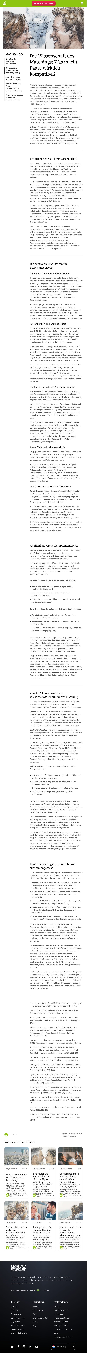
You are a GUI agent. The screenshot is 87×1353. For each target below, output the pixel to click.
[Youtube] (36, 1347)
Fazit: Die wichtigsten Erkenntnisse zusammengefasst (14, 97)
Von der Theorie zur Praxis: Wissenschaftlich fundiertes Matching (14, 87)
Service (35, 1321)
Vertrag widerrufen (61, 1325)
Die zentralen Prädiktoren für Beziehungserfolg (13, 70)
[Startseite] (4, 3)
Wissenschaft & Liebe (19, 1333)
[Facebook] (18, 1346)
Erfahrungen (38, 1310)
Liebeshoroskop (17, 1329)
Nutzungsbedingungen (63, 1337)
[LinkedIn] (30, 1346)
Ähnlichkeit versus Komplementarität (13, 78)
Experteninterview (18, 1325)
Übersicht (15, 1306)
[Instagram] (24, 1346)
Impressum (58, 1314)
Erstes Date (15, 1310)
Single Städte (16, 1321)
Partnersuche (16, 1314)
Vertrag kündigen (61, 1321)
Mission (36, 1306)
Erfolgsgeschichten (40, 1318)
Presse (35, 1314)
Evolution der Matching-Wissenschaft (11, 61)
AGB (56, 1333)
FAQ (34, 1325)
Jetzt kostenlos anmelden (43, 3)
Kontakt (57, 1306)
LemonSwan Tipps (18, 1318)
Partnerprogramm (61, 1310)
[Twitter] (12, 1347)
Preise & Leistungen (62, 1318)
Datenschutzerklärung (63, 1329)
